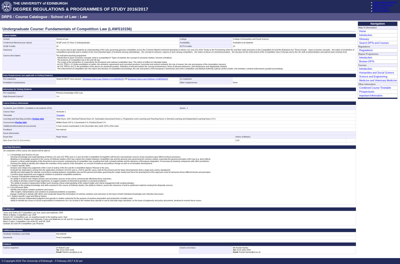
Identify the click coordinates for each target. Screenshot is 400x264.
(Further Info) (38, 119)
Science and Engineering (373, 76)
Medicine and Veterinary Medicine (378, 80)
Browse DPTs (366, 61)
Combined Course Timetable (375, 87)
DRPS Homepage (383, 5)
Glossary (364, 39)
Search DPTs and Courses (374, 43)
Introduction (365, 35)
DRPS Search (381, 8)
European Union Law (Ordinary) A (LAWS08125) (103, 79)
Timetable (60, 115)
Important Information (370, 95)
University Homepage (385, 2)
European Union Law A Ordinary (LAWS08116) (148, 79)
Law (83, 17)
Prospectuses (366, 91)
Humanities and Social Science (376, 72)
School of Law (64, 17)
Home (362, 31)
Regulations (366, 50)
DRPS (7, 17)
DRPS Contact (381, 10)
